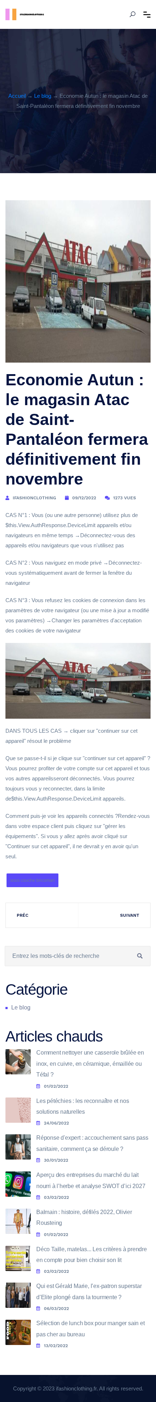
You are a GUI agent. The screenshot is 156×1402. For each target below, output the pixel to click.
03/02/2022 (56, 1197)
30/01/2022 (56, 1160)
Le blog (42, 96)
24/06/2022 (56, 1123)
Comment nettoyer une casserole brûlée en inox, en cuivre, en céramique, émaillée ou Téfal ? (90, 1064)
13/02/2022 (56, 1346)
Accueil (17, 96)
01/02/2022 (56, 1086)
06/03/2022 (56, 1308)
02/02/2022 (56, 1271)
